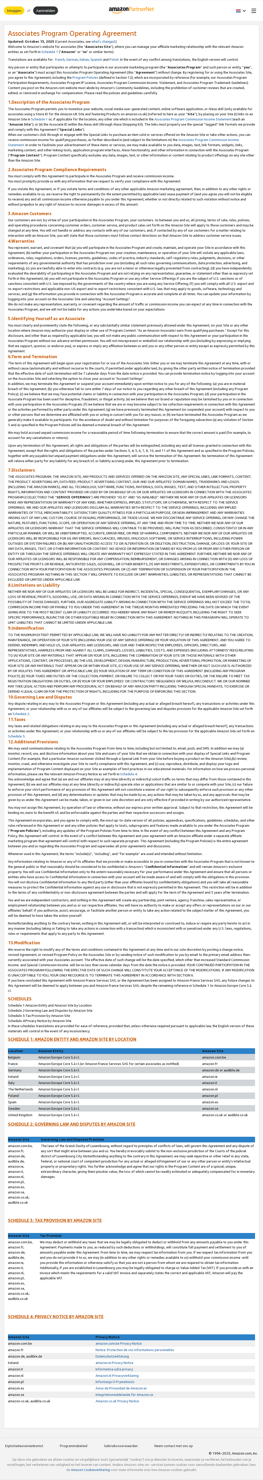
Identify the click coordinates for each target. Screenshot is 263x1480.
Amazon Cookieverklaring (90, 1470)
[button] (241, 10)
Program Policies (85, 77)
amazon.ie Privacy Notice (114, 1363)
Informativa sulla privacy (114, 1369)
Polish (114, 59)
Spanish (96, 59)
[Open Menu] (252, 10)
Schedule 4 (128, 774)
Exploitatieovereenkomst (24, 1446)
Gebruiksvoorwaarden (121, 1446)
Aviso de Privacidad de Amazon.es (121, 1388)
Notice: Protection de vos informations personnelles (135, 1350)
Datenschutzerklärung (112, 1356)
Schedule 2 (21, 714)
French (60, 59)
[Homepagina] (131, 10)
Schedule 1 (49, 52)
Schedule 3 (16, 736)
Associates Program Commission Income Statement (193, 119)
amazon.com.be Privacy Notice (119, 1343)
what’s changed (103, 41)
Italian (84, 59)
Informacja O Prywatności (115, 1382)
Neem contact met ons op (173, 1446)
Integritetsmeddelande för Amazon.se (124, 1395)
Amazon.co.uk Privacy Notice (117, 1401)
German (72, 59)
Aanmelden (45, 10)
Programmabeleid (73, 1446)
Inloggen (14, 10)
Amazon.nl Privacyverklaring (117, 1375)
